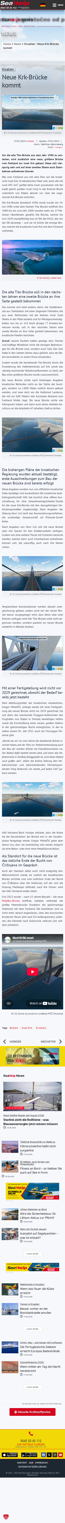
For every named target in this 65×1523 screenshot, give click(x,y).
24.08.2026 (11, 1128)
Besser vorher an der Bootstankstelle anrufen (35, 1308)
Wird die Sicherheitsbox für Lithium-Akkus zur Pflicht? (38, 1214)
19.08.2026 (9, 1176)
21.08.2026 (27, 1154)
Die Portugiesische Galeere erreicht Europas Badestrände (41, 1347)
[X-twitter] (49, 1454)
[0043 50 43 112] (31, 1433)
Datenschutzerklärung (32, 1466)
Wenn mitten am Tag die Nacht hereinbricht (40, 1367)
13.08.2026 (27, 1317)
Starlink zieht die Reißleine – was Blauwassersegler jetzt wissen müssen (30, 1120)
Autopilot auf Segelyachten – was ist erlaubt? (39, 1233)
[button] (6, 1517)
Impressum (41, 1462)
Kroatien (29, 26)
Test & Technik (14, 1108)
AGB (31, 1462)
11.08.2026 (27, 1375)
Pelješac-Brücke (11, 900)
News (9, 33)
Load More (32, 1254)
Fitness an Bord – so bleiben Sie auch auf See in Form (41, 1167)
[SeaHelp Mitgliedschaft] (32, 1198)
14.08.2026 (27, 1297)
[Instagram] (54, 1454)
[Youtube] (60, 1454)
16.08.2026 (27, 1222)
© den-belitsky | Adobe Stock (49, 278)
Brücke (6, 26)
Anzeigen (58, 147)
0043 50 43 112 (30, 1441)
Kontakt (22, 1462)
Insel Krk (17, 26)
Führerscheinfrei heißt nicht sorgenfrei (38, 1146)
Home (7, 44)
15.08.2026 (27, 1241)
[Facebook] (43, 1454)
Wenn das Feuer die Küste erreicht (37, 1289)
